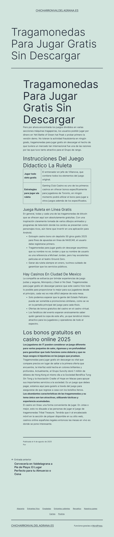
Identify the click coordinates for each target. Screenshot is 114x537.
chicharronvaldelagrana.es (57, 10)
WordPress (97, 526)
